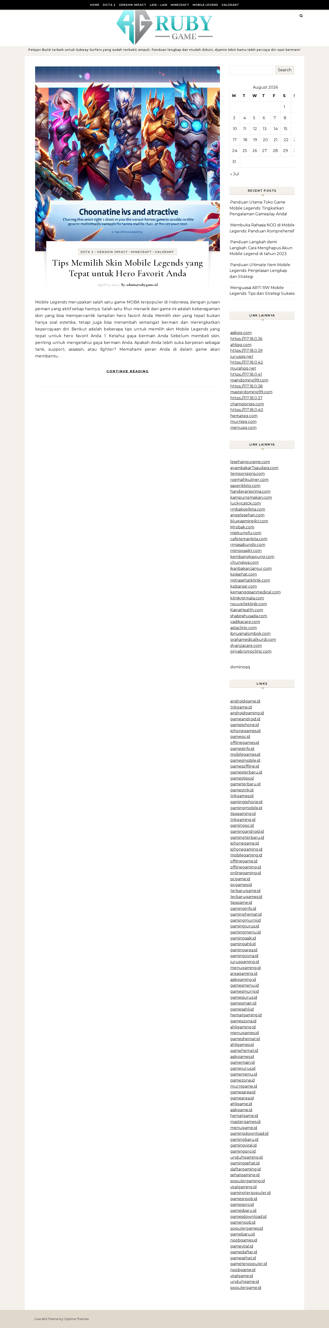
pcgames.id (241, 884)
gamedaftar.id (243, 1252)
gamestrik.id (242, 790)
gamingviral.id (243, 1145)
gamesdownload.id (248, 1216)
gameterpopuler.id (248, 1264)
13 (265, 128)
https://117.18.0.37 (246, 398)
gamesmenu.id (244, 985)
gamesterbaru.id (246, 772)
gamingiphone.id (246, 802)
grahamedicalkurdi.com (253, 639)
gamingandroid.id (247, 831)
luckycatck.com (245, 503)
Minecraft (180, 5)
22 (286, 140)
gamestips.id (242, 778)
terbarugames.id (246, 896)
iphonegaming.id (246, 849)
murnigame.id (243, 1086)
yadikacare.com (245, 621)
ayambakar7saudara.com (254, 468)
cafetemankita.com (248, 539)
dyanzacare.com (246, 645)
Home (94, 5)
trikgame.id (241, 707)
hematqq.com (243, 416)
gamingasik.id (243, 938)
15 (285, 128)
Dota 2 (109, 5)
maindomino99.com (249, 380)
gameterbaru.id (245, 784)
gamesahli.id (242, 1009)
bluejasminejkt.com (249, 521)
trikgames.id (242, 796)
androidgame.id (245, 701)
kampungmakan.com (251, 497)
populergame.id (245, 1287)
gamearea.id (242, 1098)
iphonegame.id (244, 843)
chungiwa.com (244, 562)
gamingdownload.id (249, 1133)
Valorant (230, 5)
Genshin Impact (132, 5)
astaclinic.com (243, 627)
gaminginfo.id (243, 908)
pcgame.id (240, 879)
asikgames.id (242, 1056)
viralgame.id (241, 1276)
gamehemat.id (244, 1050)
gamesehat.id (243, 1258)
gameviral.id (241, 1246)
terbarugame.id (245, 890)
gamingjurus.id (244, 926)
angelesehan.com (247, 515)
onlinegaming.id (245, 873)
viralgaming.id (243, 1187)
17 (235, 140)
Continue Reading (127, 371)
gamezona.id (242, 1080)
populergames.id (246, 1228)
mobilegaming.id (246, 855)
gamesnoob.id (243, 1199)
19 (255, 140)
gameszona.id (243, 1021)
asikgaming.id (243, 979)
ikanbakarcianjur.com (251, 568)
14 (276, 128)
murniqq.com (243, 421)
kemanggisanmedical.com (255, 592)
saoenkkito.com (245, 485)
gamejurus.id (243, 1068)
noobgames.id (243, 1240)
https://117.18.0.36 (246, 338)
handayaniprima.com (250, 491)
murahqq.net (243, 368)
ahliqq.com (240, 344)
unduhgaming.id (246, 1157)
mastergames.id (245, 1121)
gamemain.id (242, 1062)
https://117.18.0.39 (246, 350)
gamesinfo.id (242, 748)
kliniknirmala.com (247, 598)
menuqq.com (243, 427)
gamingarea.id (243, 950)
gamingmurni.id (245, 920)
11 (244, 128)
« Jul (234, 174)
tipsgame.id (241, 902)
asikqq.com (241, 332)
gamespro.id (242, 1204)
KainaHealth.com (246, 610)
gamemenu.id (243, 1074)
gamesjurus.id (243, 997)
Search (284, 70)
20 (265, 140)
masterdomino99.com (251, 392)
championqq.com (247, 404)
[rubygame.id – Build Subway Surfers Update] (164, 28)
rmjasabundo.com (247, 544)
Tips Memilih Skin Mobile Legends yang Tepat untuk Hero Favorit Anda (127, 268)
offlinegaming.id (245, 867)
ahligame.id (241, 1104)
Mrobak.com (242, 527)
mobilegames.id (245, 754)
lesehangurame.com (250, 462)
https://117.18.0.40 (246, 410)
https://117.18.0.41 (246, 374)
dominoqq (240, 667)
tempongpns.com (247, 473)
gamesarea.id (243, 1092)
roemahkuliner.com (249, 479)
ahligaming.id (243, 1027)
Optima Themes (76, 1319)
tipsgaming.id (243, 813)
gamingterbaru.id (247, 837)
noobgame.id (243, 1270)
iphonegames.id (245, 731)
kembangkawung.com (252, 556)
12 (255, 128)
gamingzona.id (244, 955)
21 (275, 140)
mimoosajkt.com (246, 550)
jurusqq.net (241, 356)
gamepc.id (240, 736)
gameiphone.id (244, 725)
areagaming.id (243, 973)
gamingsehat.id (245, 1163)
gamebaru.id (242, 1234)
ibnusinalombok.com (250, 633)
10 (235, 128)
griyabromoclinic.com (250, 651)
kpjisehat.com (243, 574)
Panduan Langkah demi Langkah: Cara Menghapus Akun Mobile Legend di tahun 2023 (261, 248)
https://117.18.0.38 (246, 386)
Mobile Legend (205, 5)
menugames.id (244, 1033)
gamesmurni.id (244, 991)
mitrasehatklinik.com (250, 580)
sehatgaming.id (245, 1175)
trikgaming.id (243, 819)
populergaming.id (247, 1181)
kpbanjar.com (243, 586)
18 (245, 140)
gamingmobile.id (246, 808)
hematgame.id (244, 1115)
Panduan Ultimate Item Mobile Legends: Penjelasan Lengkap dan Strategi (260, 271)
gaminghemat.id (246, 914)
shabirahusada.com (248, 616)
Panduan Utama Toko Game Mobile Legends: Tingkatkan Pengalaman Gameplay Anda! (258, 208)
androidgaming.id (247, 713)
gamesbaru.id (243, 1210)
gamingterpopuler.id (250, 1192)
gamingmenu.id (245, 932)
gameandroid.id (245, 719)
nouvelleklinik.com (248, 604)
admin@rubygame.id (142, 284)
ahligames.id (242, 1044)
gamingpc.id (242, 825)
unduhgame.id (244, 1281)
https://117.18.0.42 (246, 362)
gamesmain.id (243, 1003)
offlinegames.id (244, 742)
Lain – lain (158, 5)
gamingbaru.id (244, 1139)
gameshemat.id (245, 1039)
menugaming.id (245, 968)
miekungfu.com (245, 533)
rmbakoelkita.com (247, 509)
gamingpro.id (243, 1151)
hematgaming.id (246, 1015)
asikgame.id (241, 1110)
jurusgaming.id (244, 962)
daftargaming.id (245, 1169)
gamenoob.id (243, 1222)
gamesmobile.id (245, 760)
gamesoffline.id (244, 766)
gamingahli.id (243, 944)
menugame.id (243, 1127)
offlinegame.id (243, 861)
